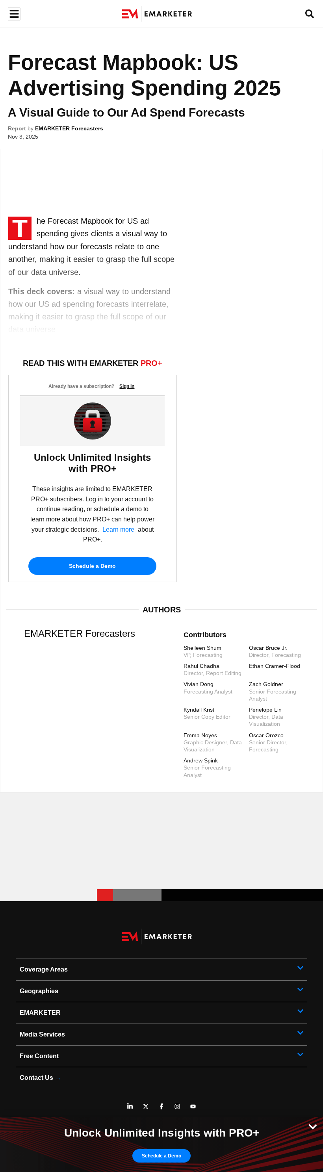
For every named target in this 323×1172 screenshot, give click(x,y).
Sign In (126, 386)
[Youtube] (193, 1106)
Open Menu (13, 14)
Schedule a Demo (92, 566)
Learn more (118, 529)
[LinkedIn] (130, 1106)
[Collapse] (313, 1126)
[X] (146, 1106)
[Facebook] (161, 1106)
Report (17, 128)
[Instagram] (177, 1106)
